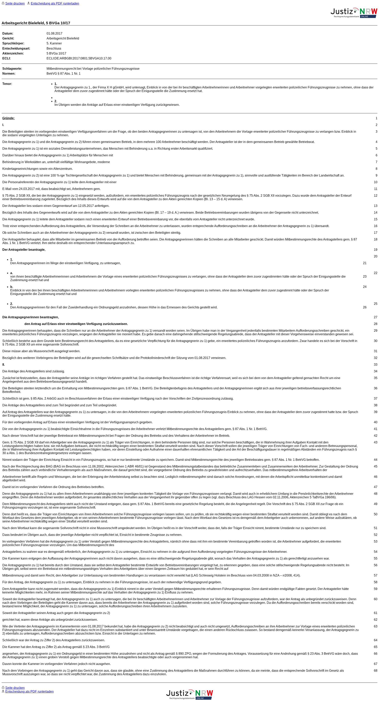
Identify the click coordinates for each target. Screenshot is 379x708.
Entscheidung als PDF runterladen (55, 3)
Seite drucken (15, 3)
